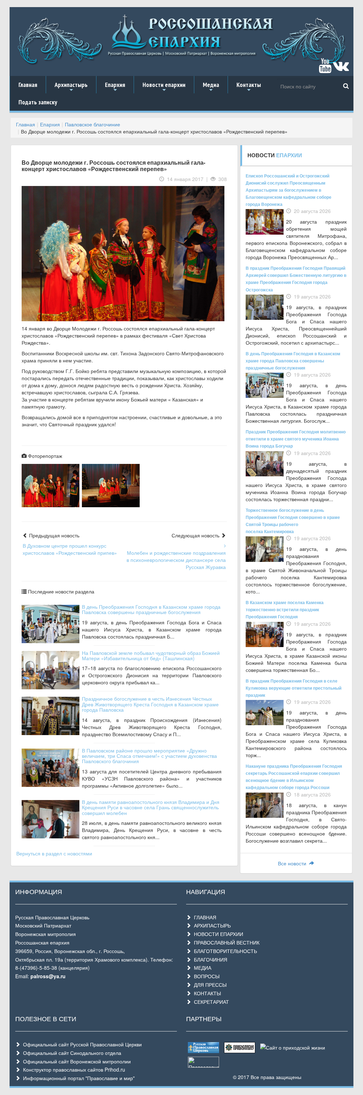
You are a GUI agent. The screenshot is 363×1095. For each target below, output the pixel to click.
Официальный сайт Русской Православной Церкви (81, 1044)
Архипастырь (71, 87)
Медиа (211, 87)
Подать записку (37, 102)
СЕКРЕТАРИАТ (210, 1001)
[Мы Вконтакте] (341, 68)
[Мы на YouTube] (325, 68)
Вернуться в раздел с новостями (54, 853)
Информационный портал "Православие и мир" (77, 1078)
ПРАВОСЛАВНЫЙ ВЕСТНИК (225, 942)
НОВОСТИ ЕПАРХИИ (217, 933)
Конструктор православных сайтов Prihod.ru (72, 1069)
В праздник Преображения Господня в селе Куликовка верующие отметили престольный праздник (293, 688)
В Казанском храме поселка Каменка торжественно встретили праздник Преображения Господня (285, 609)
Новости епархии (164, 87)
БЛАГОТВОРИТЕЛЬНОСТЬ (224, 950)
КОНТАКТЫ (206, 993)
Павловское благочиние (92, 124)
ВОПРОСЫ (205, 976)
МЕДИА (201, 967)
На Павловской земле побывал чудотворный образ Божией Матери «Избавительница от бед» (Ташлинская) (151, 655)
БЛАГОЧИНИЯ (209, 959)
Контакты (248, 87)
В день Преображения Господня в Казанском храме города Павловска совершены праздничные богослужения (151, 609)
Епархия (115, 87)
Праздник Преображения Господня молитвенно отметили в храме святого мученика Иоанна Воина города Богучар (296, 438)
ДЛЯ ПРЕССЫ (209, 984)
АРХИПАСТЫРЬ (211, 925)
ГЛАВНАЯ (203, 917)
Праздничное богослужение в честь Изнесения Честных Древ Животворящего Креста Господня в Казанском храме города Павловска (150, 704)
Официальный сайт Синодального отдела (70, 1052)
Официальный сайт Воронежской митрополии (75, 1061)
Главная (27, 85)
